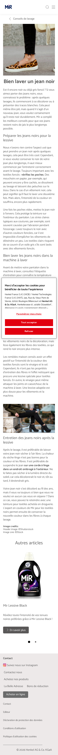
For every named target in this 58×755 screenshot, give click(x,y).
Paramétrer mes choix (29, 314)
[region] (28, 308)
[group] (29, 598)
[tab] (29, 642)
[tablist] (29, 641)
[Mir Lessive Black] (29, 592)
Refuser (29, 331)
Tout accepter (29, 322)
